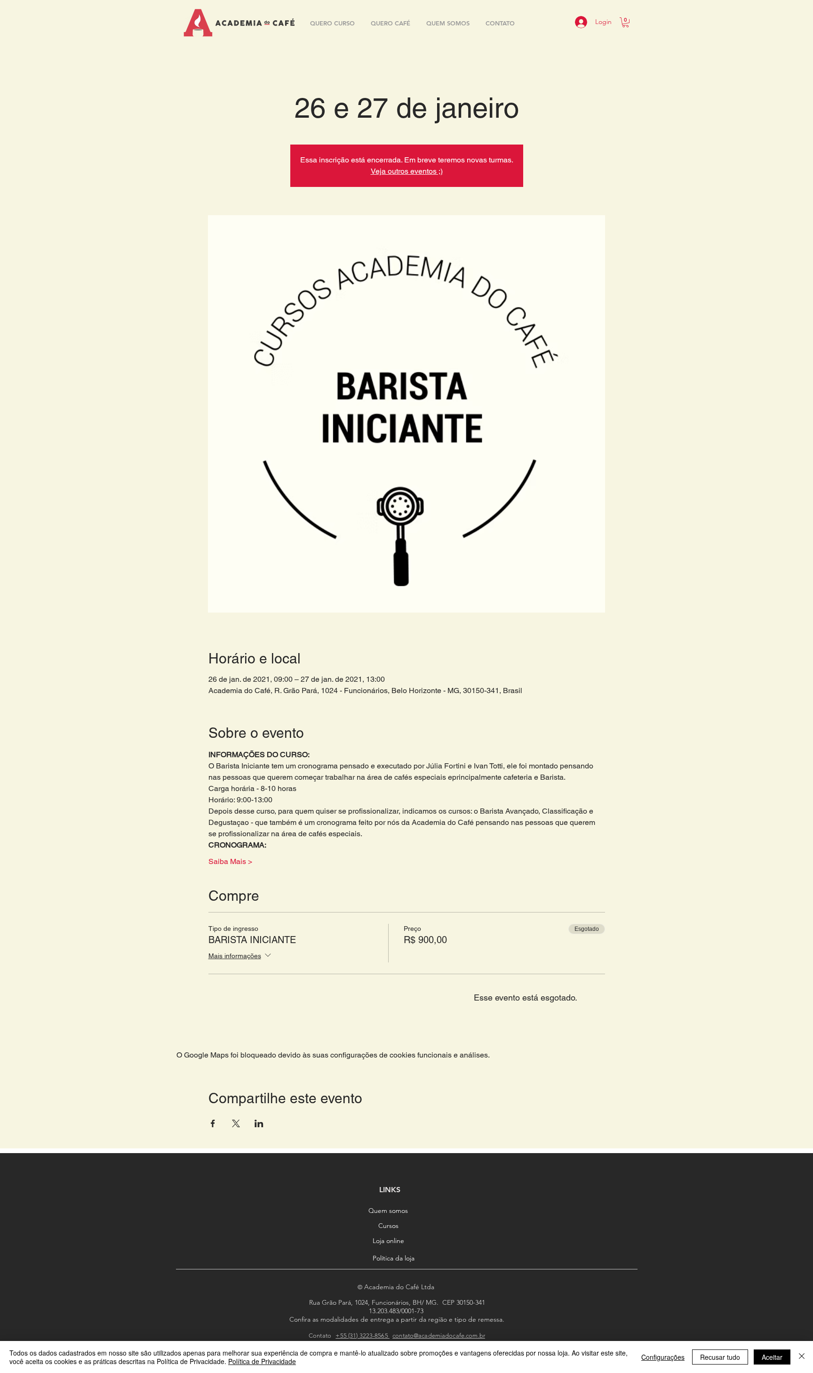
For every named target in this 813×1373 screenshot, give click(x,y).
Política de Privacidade (262, 1361)
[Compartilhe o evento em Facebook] (212, 1123)
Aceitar (772, 1357)
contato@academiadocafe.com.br (438, 1335)
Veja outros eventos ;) (407, 171)
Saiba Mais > (230, 861)
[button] (625, 22)
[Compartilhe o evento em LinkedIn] (259, 1123)
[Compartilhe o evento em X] (235, 1123)
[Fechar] (801, 1357)
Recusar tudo (720, 1357)
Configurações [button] (663, 1357)
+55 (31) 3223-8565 (362, 1335)
